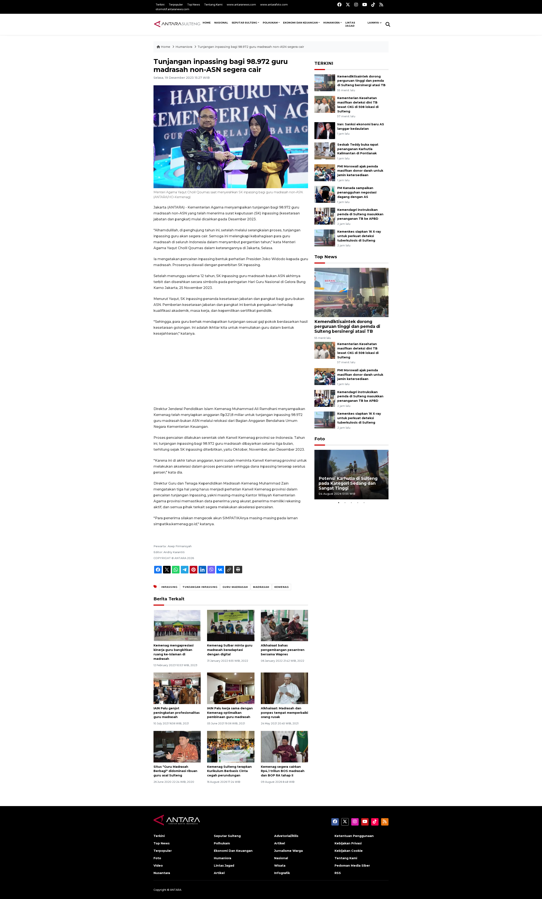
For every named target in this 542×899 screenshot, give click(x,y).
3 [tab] (351, 502)
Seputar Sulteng (244, 22)
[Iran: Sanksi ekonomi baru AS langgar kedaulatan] (324, 130)
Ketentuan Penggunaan (354, 836)
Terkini (160, 4)
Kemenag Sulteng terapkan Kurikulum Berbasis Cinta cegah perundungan (229, 771)
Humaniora (331, 22)
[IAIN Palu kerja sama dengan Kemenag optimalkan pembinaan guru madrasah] (230, 688)
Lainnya (373, 22)
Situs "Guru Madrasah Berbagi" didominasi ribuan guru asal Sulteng (175, 771)
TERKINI (323, 63)
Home (165, 47)
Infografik (282, 873)
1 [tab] (339, 502)
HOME (207, 22)
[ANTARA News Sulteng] (177, 24)
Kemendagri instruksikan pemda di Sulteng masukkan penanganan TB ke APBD (360, 214)
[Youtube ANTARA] (364, 5)
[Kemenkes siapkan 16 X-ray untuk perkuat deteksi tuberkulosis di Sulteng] (324, 238)
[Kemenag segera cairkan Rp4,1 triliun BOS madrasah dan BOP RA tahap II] (284, 746)
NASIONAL (221, 22)
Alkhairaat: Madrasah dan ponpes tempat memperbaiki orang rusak (284, 712)
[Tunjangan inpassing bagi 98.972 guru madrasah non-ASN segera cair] (351, 292)
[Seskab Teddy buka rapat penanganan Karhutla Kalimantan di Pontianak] (324, 151)
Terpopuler (176, 4)
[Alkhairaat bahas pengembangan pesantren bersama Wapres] (284, 625)
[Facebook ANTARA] (339, 5)
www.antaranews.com (241, 4)
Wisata (279, 865)
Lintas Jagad (350, 24)
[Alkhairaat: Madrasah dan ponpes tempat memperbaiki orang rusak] (284, 688)
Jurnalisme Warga (288, 851)
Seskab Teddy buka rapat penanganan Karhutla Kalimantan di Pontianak (357, 149)
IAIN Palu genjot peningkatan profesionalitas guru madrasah (176, 712)
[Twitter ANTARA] (348, 5)
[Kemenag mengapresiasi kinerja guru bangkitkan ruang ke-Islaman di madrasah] (177, 625)
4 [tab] (358, 502)
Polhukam (270, 22)
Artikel (219, 873)
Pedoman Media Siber (352, 865)
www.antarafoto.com (274, 4)
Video (158, 865)
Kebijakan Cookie (349, 851)
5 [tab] (364, 502)
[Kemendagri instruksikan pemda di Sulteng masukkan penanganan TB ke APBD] (324, 216)
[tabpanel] (351, 474)
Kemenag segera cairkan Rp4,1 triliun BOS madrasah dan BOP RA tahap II (282, 771)
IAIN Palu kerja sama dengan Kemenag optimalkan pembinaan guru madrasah (230, 712)
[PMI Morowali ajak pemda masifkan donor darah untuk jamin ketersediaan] (324, 172)
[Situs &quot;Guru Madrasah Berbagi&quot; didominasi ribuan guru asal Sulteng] (177, 746)
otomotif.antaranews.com (172, 9)
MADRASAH (261, 587)
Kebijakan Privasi (348, 843)
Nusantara (161, 873)
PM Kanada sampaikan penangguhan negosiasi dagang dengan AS (356, 192)
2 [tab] (345, 502)
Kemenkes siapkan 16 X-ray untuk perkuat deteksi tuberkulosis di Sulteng (359, 236)
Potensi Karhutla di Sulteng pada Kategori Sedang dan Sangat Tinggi (348, 483)
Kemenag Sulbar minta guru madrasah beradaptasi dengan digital (229, 650)
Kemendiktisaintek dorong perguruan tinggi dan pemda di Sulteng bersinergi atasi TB (361, 81)
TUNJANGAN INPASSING (200, 587)
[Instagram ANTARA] (356, 5)
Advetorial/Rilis (286, 836)
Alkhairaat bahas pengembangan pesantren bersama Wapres (282, 650)
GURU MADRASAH (235, 587)
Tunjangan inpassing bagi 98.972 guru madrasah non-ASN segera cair (251, 47)
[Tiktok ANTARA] (373, 5)
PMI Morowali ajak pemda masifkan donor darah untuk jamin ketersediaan (360, 170)
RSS (338, 873)
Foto (319, 438)
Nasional (281, 858)
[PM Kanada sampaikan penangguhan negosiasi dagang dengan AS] (324, 194)
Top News (193, 4)
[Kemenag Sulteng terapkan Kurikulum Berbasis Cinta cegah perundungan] (230, 746)
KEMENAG (281, 587)
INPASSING (169, 587)
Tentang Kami (213, 4)
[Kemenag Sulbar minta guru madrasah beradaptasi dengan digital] (230, 625)
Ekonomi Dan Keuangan (300, 22)
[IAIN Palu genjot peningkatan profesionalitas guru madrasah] (177, 688)
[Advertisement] (230, 371)
